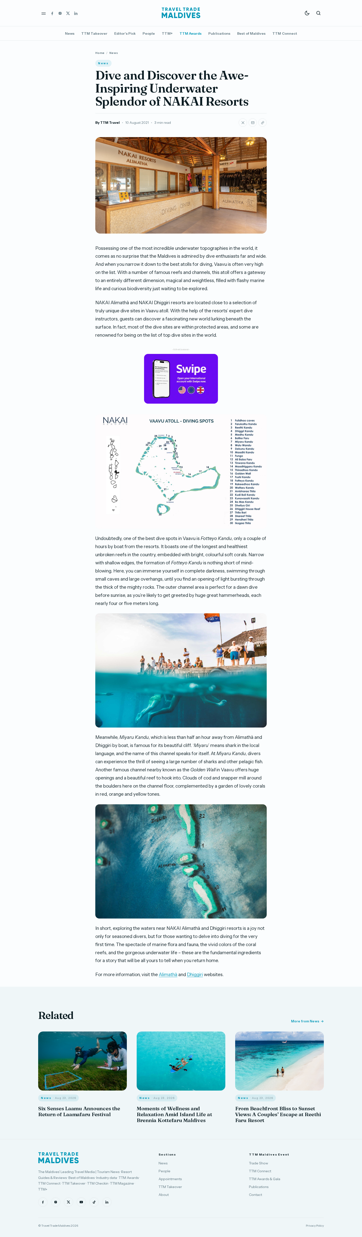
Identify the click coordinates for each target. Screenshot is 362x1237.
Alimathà (168, 974)
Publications (219, 33)
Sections (167, 1154)
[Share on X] (243, 122)
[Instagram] (60, 13)
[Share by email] (252, 122)
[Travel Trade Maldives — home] (181, 13)
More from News (305, 1021)
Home (99, 53)
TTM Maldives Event (269, 1154)
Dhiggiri (195, 974)
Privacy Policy (315, 1225)
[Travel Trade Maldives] (58, 1157)
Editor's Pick (125, 33)
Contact (255, 1194)
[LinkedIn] (76, 13)
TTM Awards (191, 33)
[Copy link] (262, 122)
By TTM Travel (107, 123)
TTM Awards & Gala (264, 1179)
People (149, 33)
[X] (68, 13)
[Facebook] (52, 13)
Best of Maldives (251, 33)
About (164, 1194)
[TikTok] (94, 1202)
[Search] (318, 13)
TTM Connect (284, 33)
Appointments (170, 1179)
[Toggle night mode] (307, 13)
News (69, 33)
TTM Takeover (94, 33)
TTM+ (167, 33)
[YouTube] (81, 1202)
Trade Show (258, 1163)
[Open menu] (43, 13)
